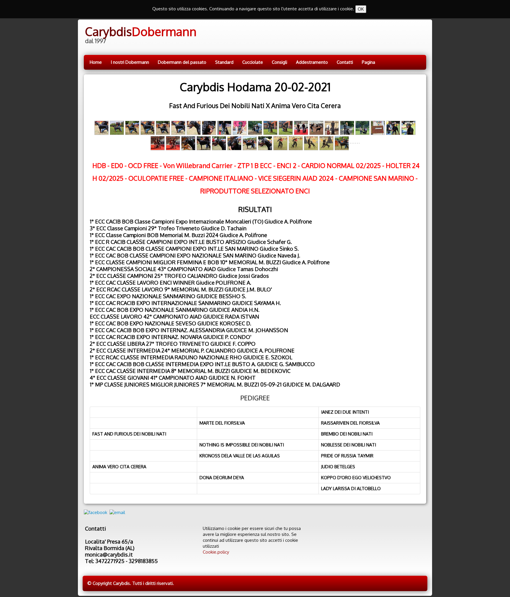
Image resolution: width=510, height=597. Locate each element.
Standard (224, 62)
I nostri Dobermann (130, 62)
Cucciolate (252, 62)
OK (361, 9)
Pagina (368, 62)
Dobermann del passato (182, 62)
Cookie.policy (216, 552)
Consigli (279, 62)
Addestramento (312, 62)
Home (96, 62)
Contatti (345, 62)
